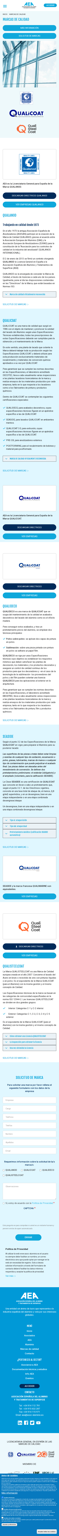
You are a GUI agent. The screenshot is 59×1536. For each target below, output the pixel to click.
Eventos (30, 1378)
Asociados (29, 1335)
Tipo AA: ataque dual (18, 826)
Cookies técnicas (9, 1497)
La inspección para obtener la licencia (26, 1042)
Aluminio (29, 1344)
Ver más (9, 1276)
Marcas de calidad (29, 1349)
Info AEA (29, 1374)
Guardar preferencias (9, 1524)
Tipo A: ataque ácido (18, 820)
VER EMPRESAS (29, 536)
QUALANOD (11, 1170)
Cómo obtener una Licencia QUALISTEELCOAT (28, 1036)
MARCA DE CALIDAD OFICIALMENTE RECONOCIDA (28, 458)
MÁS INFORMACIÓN (29, 28)
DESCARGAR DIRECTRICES (29, 527)
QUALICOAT (30, 1170)
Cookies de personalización (13, 1509)
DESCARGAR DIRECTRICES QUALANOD (29, 195)
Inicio (5, 14)
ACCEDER (29, 1386)
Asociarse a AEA (29, 1365)
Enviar (28, 1237)
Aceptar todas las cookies (47, 1531)
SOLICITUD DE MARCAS (29, 36)
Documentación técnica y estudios (29, 1369)
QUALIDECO (48, 1170)
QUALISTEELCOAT (14, 1175)
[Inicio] (29, 5)
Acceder (50, 5)
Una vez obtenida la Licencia (21, 1048)
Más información (10, 1493)
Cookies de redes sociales (12, 1518)
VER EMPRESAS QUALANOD (29, 204)
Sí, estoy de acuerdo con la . (29, 1203)
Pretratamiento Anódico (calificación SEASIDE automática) (29, 833)
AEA (30, 1340)
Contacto (29, 1353)
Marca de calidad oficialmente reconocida (27, 294)
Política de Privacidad (42, 1203)
